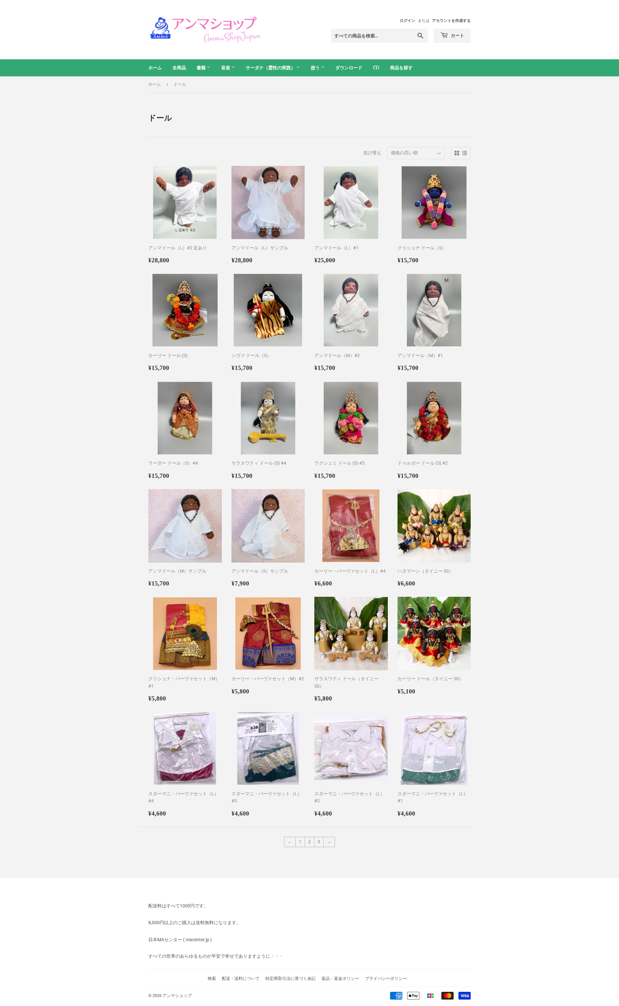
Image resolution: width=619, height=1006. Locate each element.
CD (376, 67)
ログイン (407, 20)
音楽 (226, 67)
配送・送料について (241, 978)
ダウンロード (348, 67)
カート (457, 35)
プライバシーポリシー (386, 978)
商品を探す (401, 67)
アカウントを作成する (451, 20)
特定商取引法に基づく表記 (290, 978)
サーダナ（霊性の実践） (271, 67)
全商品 (179, 67)
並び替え (372, 152)
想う (316, 67)
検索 (212, 978)
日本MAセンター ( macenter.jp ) (180, 939)
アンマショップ (177, 995)
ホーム (155, 67)
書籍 (202, 67)
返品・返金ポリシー (340, 978)
